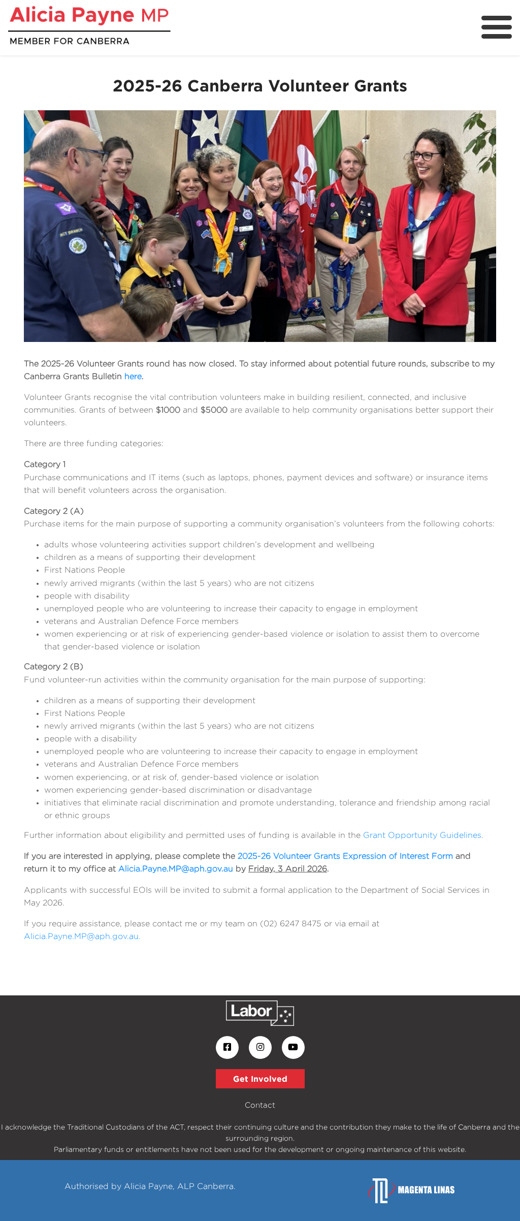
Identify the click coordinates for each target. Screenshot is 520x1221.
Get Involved (260, 1078)
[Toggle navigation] (496, 27)
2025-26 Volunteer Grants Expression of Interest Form (345, 856)
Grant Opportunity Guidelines (422, 835)
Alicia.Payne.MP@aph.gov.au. (82, 936)
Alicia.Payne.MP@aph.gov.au (175, 868)
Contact (260, 1105)
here (133, 376)
